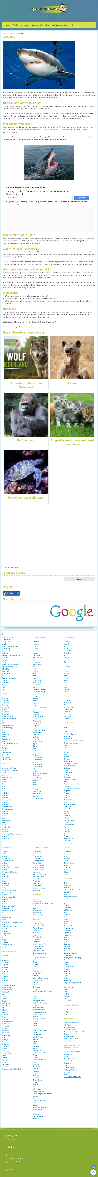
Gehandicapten (7, 892)
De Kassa (36, 1005)
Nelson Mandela (38, 879)
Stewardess (6, 746)
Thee (65, 685)
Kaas (65, 664)
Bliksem (36, 899)
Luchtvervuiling (38, 1037)
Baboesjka (36, 930)
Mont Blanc (6, 669)
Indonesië (5, 992)
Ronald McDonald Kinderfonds (74, 1032)
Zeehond (36, 787)
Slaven (66, 802)
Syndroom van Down (9, 938)
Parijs (4, 1037)
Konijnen (36, 678)
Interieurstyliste (7, 725)
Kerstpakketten (38, 1007)
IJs (65, 662)
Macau (4, 1008)
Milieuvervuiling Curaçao (10, 667)
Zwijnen (35, 755)
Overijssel (5, 1033)
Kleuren (35, 1021)
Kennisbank (12, 1147)
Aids (3, 854)
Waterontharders (38, 1109)
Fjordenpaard (6, 820)
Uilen (34, 751)
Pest (4, 920)
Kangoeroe (36, 662)
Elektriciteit (37, 901)
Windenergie (37, 910)
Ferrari (66, 745)
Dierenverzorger (7, 716)
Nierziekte (5, 913)
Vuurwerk (67, 718)
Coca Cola (67, 653)
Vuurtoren (67, 836)
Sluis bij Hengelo (69, 804)
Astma (4, 863)
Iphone (35, 982)
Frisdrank (67, 660)
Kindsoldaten (37, 1014)
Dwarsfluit (67, 858)
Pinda (66, 676)
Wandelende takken (40, 773)
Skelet (4, 929)
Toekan (35, 746)
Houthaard (36, 994)
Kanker (4, 901)
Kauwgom (67, 667)
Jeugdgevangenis (39, 1001)
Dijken (35, 955)
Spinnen (36, 739)
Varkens (36, 780)
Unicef (66, 1034)
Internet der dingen (70, 766)
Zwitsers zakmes (69, 843)
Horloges (67, 759)
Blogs (74, 25)
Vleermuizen (37, 760)
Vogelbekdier (37, 764)
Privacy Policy (13, 1136)
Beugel (4, 870)
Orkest (66, 872)
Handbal (66, 937)
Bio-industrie (37, 937)
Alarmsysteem (38, 923)
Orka (34, 710)
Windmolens (37, 912)
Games (35, 976)
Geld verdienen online (40, 978)
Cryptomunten (38, 946)
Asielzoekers (68, 1054)
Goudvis (5, 829)
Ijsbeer (35, 651)
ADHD (4, 852)
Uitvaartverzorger (8, 755)
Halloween (67, 703)
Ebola (4, 881)
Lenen (35, 1026)
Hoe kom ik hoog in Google (42, 991)
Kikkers (35, 671)
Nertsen (35, 701)
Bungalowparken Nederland (11, 1069)
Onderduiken (68, 892)
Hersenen (5, 899)
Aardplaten (6, 642)
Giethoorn (67, 752)
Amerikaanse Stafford (9, 768)
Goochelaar (6, 721)
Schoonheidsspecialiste (10, 743)
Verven (35, 1105)
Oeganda (5, 1026)
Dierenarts (5, 712)
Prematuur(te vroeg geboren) (12, 922)
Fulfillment (36, 973)
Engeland (5, 981)
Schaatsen (67, 969)
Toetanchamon (69, 825)
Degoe (4, 795)
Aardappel (67, 642)
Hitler (65, 883)
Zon (3, 689)
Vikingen (67, 831)
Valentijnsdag (68, 716)
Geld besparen (38, 980)
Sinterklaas (67, 712)
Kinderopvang (7, 728)
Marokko (5, 1010)
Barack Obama (38, 856)
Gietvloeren (37, 987)
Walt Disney (37, 890)
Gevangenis (37, 985)
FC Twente (67, 930)
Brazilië (5, 969)
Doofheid (5, 876)
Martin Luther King (39, 874)
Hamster (36, 642)
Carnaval (67, 700)
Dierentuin (5, 798)
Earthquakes (68, 1009)
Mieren (35, 698)
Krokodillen (37, 680)
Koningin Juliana (38, 865)
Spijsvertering (7, 933)
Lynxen (35, 696)
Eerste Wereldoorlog (71, 743)
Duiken (66, 924)
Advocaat (5, 698)
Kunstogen (6, 908)
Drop (65, 655)
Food (65, 1014)
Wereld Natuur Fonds (71, 1039)
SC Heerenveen (69, 967)
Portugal (5, 1040)
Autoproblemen (38, 928)
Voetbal (66, 996)
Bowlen (66, 917)
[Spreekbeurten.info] (49, 8)
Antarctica (5, 960)
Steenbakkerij (68, 809)
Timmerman (6, 753)
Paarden (36, 712)
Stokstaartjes (37, 741)
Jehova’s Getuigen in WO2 (73, 890)
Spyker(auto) (68, 807)
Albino (4, 856)
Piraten (66, 795)
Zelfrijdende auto (38, 1116)
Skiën (66, 978)
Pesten (35, 1062)
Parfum (35, 1055)
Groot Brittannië (7, 990)
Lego (34, 1028)
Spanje (4, 1049)
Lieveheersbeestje (39, 689)
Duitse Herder (7, 807)
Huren (35, 996)
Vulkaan (5, 680)
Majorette (67, 946)
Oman (4, 1028)
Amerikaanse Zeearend (10, 770)
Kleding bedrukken (39, 1019)
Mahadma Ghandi (70, 779)
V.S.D (4, 940)
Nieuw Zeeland (7, 1021)
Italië (4, 994)
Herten (35, 646)
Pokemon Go (37, 1066)
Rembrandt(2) (37, 883)
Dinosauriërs (6, 800)
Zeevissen (67, 1001)
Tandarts (5, 748)
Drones (35, 964)
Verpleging (6, 757)
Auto (65, 729)
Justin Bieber (37, 863)
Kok (3, 732)
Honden (35, 648)
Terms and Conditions (15, 1158)
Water (66, 687)
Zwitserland (6, 1067)
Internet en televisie (70, 763)
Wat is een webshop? (40, 1107)
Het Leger (5, 734)
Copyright (11, 1155)
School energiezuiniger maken (43, 903)
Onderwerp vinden (20, 25)
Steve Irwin (37, 886)
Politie (4, 741)
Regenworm (37, 732)
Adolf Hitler (37, 852)
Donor (4, 874)
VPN (34, 1103)
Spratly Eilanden (8, 676)
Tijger (35, 744)
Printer (35, 1057)
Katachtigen (37, 664)
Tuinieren (36, 1087)
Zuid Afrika (6, 1064)
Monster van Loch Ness (72, 784)
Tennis (66, 985)
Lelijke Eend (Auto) (39, 1030)
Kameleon (36, 660)
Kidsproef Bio (68, 1061)
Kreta (4, 1001)
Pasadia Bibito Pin (39, 1060)
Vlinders (36, 762)
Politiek (35, 1069)
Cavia (4, 788)
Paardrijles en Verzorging (72, 958)
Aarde (4, 644)
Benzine (36, 933)
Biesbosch (6, 649)
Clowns (4, 709)
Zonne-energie (38, 915)
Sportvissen (68, 980)
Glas (65, 754)
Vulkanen (5, 683)
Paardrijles (67, 955)
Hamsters (36, 644)
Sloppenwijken (69, 1036)
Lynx (34, 694)
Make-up (36, 1039)
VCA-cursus (37, 1089)
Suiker (66, 682)
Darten (66, 921)
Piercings (36, 1064)
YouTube (67, 841)
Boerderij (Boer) (7, 705)
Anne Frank (37, 854)
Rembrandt (37, 881)
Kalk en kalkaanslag (40, 1003)
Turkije (4, 1060)
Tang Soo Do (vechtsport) (72, 983)
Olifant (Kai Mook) (39, 707)
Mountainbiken (69, 951)
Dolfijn (4, 802)
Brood (66, 648)
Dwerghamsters (7, 809)
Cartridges (36, 942)
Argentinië (5, 962)
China (4, 974)
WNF (65, 1074)
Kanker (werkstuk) (8, 906)
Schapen (36, 735)
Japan (4, 999)
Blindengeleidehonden (9, 872)
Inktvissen (36, 655)
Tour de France (69, 987)
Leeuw (35, 687)
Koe (34, 673)
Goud (35, 989)
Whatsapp (36, 1114)
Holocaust (67, 887)
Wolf (34, 782)
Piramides (67, 793)
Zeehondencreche (70, 1041)
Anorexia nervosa (8, 861)
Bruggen (36, 939)
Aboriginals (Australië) (10, 646)
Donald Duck (37, 858)
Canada (5, 971)
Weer (4, 685)
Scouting (67, 971)
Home (7, 25)
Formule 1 (67, 935)
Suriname (5, 1051)
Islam (35, 998)
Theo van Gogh (69, 820)
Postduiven (37, 728)
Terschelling (6, 1053)
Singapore (5, 1046)
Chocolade (67, 651)
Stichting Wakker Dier (71, 1070)
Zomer (35, 1119)
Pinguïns (36, 726)
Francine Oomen (38, 861)
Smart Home (37, 1080)
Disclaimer (11, 1139)
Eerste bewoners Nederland (73, 741)
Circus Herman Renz (40, 944)
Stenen (35, 1082)
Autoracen (67, 908)
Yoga (65, 998)
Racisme (36, 1071)
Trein (65, 827)
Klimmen (67, 944)
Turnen (66, 989)
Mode (65, 782)
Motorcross (67, 949)
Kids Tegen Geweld (70, 1029)
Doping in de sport (39, 957)
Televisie (67, 816)
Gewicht (5, 895)
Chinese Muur (7, 651)
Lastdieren (36, 685)
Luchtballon (37, 1035)
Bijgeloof (36, 935)
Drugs (35, 967)
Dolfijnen (5, 804)
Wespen (36, 775)
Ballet (66, 912)
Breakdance (68, 854)
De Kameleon (37, 948)
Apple (66, 727)
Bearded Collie (7, 777)
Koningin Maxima (39, 867)
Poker (66, 960)
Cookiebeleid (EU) (14, 1162)
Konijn (35, 676)
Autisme (5, 865)
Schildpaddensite (69, 1068)
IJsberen (36, 653)
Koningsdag (68, 709)
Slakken (36, 737)
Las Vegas (6, 1003)
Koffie (66, 669)
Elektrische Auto (38, 971)
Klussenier (6, 730)
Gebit (4, 888)
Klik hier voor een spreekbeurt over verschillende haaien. (22, 327)
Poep (65, 797)
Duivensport (68, 926)
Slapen (4, 931)
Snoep (66, 678)
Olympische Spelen (70, 953)
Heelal (4, 658)
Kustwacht (67, 1063)
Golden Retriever (8, 827)
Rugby (66, 964)
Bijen (4, 786)
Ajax (65, 903)
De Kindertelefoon (70, 1027)
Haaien (4, 836)
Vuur (65, 834)
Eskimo (5, 653)
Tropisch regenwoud (9, 678)
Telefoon (66, 813)
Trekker (66, 829)
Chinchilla (5, 793)
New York (5, 1019)
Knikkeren (67, 777)
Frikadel (66, 657)
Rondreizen (6, 673)
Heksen (66, 757)
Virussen (5, 942)
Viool (65, 874)
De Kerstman (68, 707)
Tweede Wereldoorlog (71, 897)
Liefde (35, 1032)
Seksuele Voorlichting (9, 926)
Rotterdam (6, 1044)
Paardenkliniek (38, 716)
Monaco (5, 1012)
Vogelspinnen (37, 766)
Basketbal (67, 914)
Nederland (5, 1015)
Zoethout (67, 689)
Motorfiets (67, 786)
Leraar (4, 737)
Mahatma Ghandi (39, 870)
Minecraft (36, 1041)
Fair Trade (67, 1025)
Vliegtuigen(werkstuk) (40, 1100)
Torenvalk (36, 748)
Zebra (35, 785)
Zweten (4, 947)
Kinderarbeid (68, 772)
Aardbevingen (7, 639)
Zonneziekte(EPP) (8, 945)
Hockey (66, 939)
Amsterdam (6, 958)
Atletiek (66, 905)
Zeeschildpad (37, 794)
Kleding (66, 775)
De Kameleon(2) (38, 951)
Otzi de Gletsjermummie (72, 788)
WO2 (65, 894)
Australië (5, 967)
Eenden (5, 813)
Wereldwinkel (37, 1112)
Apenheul (5, 775)
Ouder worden (7, 917)
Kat (34, 667)
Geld (65, 750)
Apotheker (5, 700)
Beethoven (67, 852)
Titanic (66, 822)
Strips (66, 811)
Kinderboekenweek (39, 1010)
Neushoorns (37, 703)
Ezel (3, 818)
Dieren (12, 33)
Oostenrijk (5, 1030)
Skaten (66, 976)
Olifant (35, 705)
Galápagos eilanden (9, 985)
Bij (3, 784)
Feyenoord (67, 933)
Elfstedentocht (69, 928)
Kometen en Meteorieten (10, 664)
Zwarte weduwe (38, 798)
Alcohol (66, 644)
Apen (4, 773)
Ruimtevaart (68, 800)
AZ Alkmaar (68, 910)
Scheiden (36, 1073)
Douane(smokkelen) (9, 719)
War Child (67, 1072)
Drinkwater (36, 960)
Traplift (35, 1085)
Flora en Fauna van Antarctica (12, 655)
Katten (35, 669)
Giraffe (4, 825)
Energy (66, 1012)
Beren (4, 779)
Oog (3, 915)
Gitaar (66, 861)
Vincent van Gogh (39, 888)
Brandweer (6, 707)
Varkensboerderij (38, 1091)
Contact (10, 1170)
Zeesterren (36, 796)
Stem (4, 935)
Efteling (35, 969)
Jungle (4, 660)
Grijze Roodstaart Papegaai (11, 834)
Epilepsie (5, 883)
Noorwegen (6, 1024)
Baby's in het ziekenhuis (10, 867)
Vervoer (35, 1096)
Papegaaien (37, 721)
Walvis (35, 771)
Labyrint (35, 1023)
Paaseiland (6, 1035)
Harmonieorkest (69, 863)
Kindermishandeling (39, 1012)
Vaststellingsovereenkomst (42, 1094)
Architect (5, 703)
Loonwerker (6, 739)
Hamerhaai (6, 838)
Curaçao (5, 976)
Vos (34, 769)
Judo (65, 942)
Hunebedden (68, 761)
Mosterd (66, 673)
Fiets (65, 748)
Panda (35, 719)
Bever (4, 782)
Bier (65, 646)
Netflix (35, 1044)
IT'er (3, 723)
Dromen (35, 962)
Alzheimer (5, 858)
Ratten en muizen (39, 730)
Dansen (66, 856)
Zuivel (66, 692)
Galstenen (5, 886)
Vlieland (5, 1062)
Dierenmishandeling (39, 953)
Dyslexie (5, 879)
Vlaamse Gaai (38, 757)
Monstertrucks (38, 1050)
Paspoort (67, 791)
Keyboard (67, 867)
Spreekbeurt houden (40, 25)
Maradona (36, 872)
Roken (4, 924)
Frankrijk (5, 983)
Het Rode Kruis (69, 1058)
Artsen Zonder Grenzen (72, 1052)
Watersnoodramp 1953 (71, 838)
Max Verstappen (38, 876)
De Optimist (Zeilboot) (40, 1053)
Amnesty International (71, 1023)
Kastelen (67, 768)
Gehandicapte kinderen (10, 890)
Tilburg (4, 1058)
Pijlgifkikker (37, 723)
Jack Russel (37, 657)
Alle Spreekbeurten (60, 25)
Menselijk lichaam (8, 911)
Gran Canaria (6, 987)
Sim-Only (36, 1075)
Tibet (4, 1055)
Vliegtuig (36, 1098)
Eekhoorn (5, 811)
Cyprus (4, 978)
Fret (3, 823)
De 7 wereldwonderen (71, 734)
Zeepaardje (37, 791)
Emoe (4, 816)
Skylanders (37, 1078)
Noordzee (5, 671)
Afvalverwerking (38, 926)
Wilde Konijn (37, 778)
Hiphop (66, 865)
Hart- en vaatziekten (9, 897)
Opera (66, 870)
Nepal (4, 1017)
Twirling (66, 994)
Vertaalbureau (7, 759)
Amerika (5, 956)
